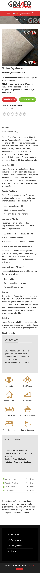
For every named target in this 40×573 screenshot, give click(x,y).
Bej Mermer (12, 105)
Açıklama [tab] (5, 127)
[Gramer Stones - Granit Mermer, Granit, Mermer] (20, 5)
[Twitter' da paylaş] (12, 114)
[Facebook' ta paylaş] (8, 114)
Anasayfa (16, 19)
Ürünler (24, 19)
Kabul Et (19, 569)
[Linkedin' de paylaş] (24, 114)
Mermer (19, 105)
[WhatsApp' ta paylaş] (4, 114)
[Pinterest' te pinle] (20, 114)
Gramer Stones (11, 109)
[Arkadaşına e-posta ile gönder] (16, 114)
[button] (8, 13)
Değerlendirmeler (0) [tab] (10, 132)
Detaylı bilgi (31, 565)
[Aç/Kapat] (9, 534)
